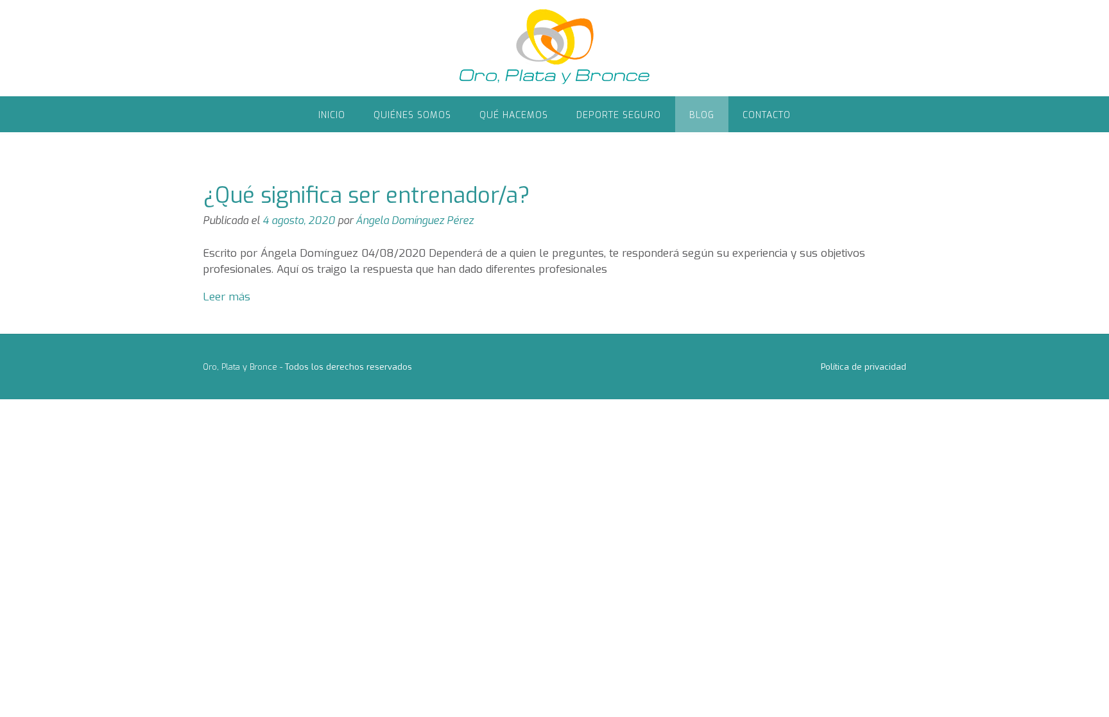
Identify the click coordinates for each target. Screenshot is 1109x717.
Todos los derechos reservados (348, 366)
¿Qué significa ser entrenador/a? (366, 195)
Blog (701, 115)
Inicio (331, 115)
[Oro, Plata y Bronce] (554, 48)
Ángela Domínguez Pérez (415, 220)
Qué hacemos (513, 115)
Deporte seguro (618, 115)
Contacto (767, 115)
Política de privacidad (863, 367)
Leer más (226, 296)
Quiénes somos (412, 115)
